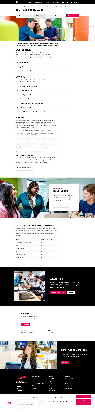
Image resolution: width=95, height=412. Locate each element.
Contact (50, 383)
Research (48, 2)
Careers (31, 15)
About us (51, 376)
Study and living (36, 376)
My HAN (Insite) (69, 378)
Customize (83, 400)
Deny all (83, 403)
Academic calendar (69, 385)
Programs (30, 2)
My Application (68, 388)
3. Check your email (25, 95)
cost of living (43, 231)
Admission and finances (40, 15)
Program (25, 15)
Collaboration (56, 2)
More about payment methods (24, 167)
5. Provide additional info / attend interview (32, 103)
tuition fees (30, 151)
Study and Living (38, 2)
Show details (19, 409)
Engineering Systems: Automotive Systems (50, 6)
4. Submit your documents (27, 99)
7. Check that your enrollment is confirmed (32, 112)
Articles (50, 388)
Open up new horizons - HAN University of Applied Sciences (26, 6)
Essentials (67, 376)
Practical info (50, 15)
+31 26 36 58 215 (52, 332)
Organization (52, 381)
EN (76, 2)
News (50, 385)
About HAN (51, 378)
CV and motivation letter (26, 71)
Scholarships (35, 385)
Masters (40, 6)
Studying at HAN (36, 378)
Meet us (34, 388)
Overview (19, 15)
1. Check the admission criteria (28, 86)
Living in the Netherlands (38, 383)
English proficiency (24, 67)
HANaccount (68, 381)
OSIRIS (67, 383)
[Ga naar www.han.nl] (18, 2)
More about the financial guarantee (25, 170)
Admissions (34, 381)
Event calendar (52, 390)
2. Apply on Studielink (25, 90)
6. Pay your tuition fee (25, 107)
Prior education (23, 62)
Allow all (83, 396)
